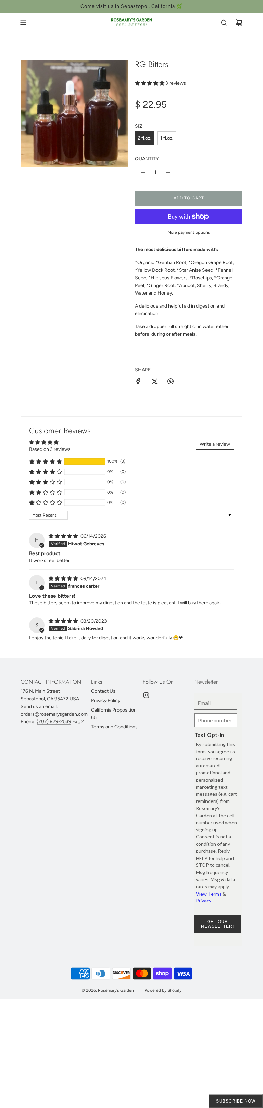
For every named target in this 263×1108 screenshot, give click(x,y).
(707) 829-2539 (54, 722)
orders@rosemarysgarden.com (54, 714)
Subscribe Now (235, 1101)
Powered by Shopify (163, 990)
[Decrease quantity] (142, 172)
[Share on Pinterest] (170, 382)
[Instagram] (146, 695)
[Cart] (239, 22)
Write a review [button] (215, 444)
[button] (150, 83)
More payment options (188, 232)
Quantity (147, 159)
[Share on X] (154, 382)
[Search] (223, 22)
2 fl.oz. (144, 138)
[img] (64, 536)
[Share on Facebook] (138, 382)
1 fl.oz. (166, 138)
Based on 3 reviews (50, 449)
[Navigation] (22, 22)
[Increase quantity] (168, 172)
